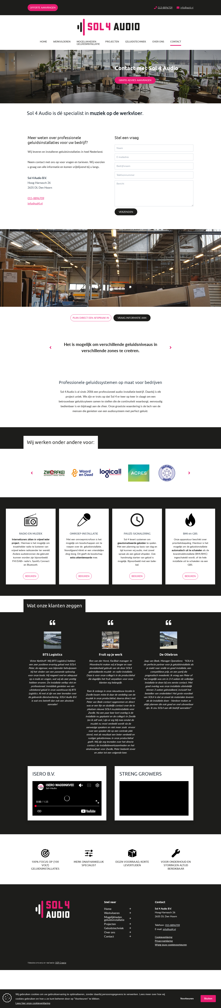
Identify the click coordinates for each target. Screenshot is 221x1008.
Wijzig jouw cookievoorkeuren (171, 944)
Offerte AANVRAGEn (43, 7)
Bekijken (30, 576)
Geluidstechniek (135, 41)
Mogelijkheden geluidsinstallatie (88, 43)
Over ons (158, 41)
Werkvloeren (61, 41)
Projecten (112, 41)
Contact (175, 41)
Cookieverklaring (163, 937)
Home (43, 41)
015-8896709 (165, 7)
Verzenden (126, 211)
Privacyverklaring (164, 940)
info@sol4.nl (186, 7)
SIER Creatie (60, 962)
